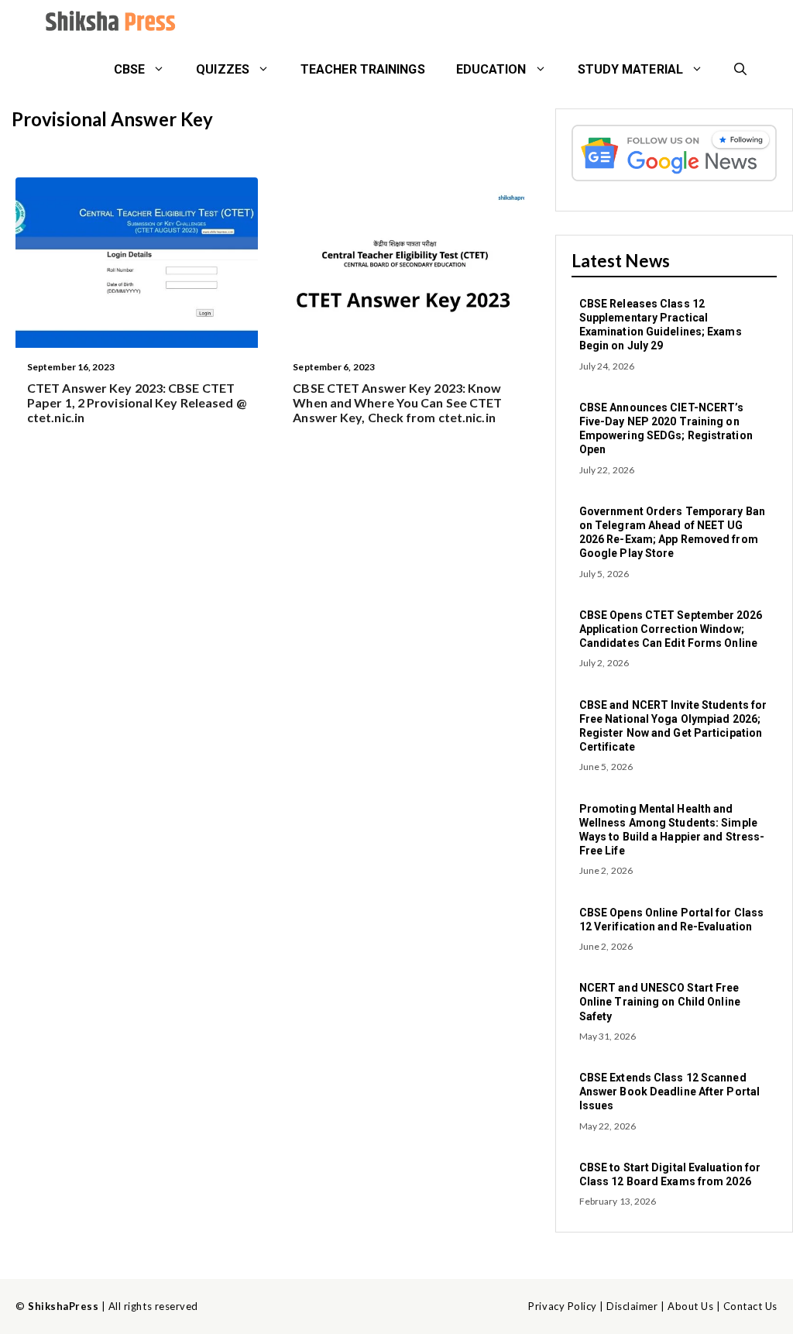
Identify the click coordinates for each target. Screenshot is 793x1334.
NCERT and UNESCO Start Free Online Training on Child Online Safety (659, 1002)
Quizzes (222, 69)
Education (491, 69)
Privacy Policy (562, 1306)
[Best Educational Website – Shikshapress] (108, 23)
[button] (740, 69)
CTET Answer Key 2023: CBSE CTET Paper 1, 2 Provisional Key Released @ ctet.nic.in (136, 402)
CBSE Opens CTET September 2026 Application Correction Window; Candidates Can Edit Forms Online (670, 629)
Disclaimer (631, 1306)
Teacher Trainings (362, 69)
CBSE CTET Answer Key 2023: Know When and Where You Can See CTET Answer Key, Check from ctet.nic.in (397, 402)
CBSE (129, 69)
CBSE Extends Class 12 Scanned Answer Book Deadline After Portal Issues (669, 1091)
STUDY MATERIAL (630, 69)
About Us (690, 1306)
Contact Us (750, 1306)
